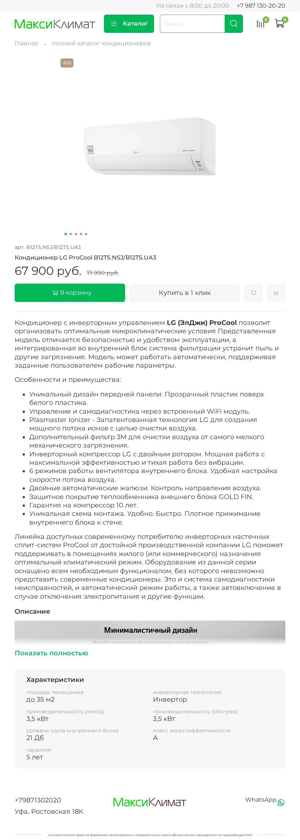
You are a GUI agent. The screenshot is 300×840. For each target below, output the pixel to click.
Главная (26, 43)
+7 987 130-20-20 (261, 5)
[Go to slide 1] (66, 234)
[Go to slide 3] (76, 234)
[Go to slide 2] (71, 234)
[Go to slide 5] (86, 234)
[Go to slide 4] (81, 234)
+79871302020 (38, 800)
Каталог (135, 23)
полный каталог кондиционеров (101, 43)
